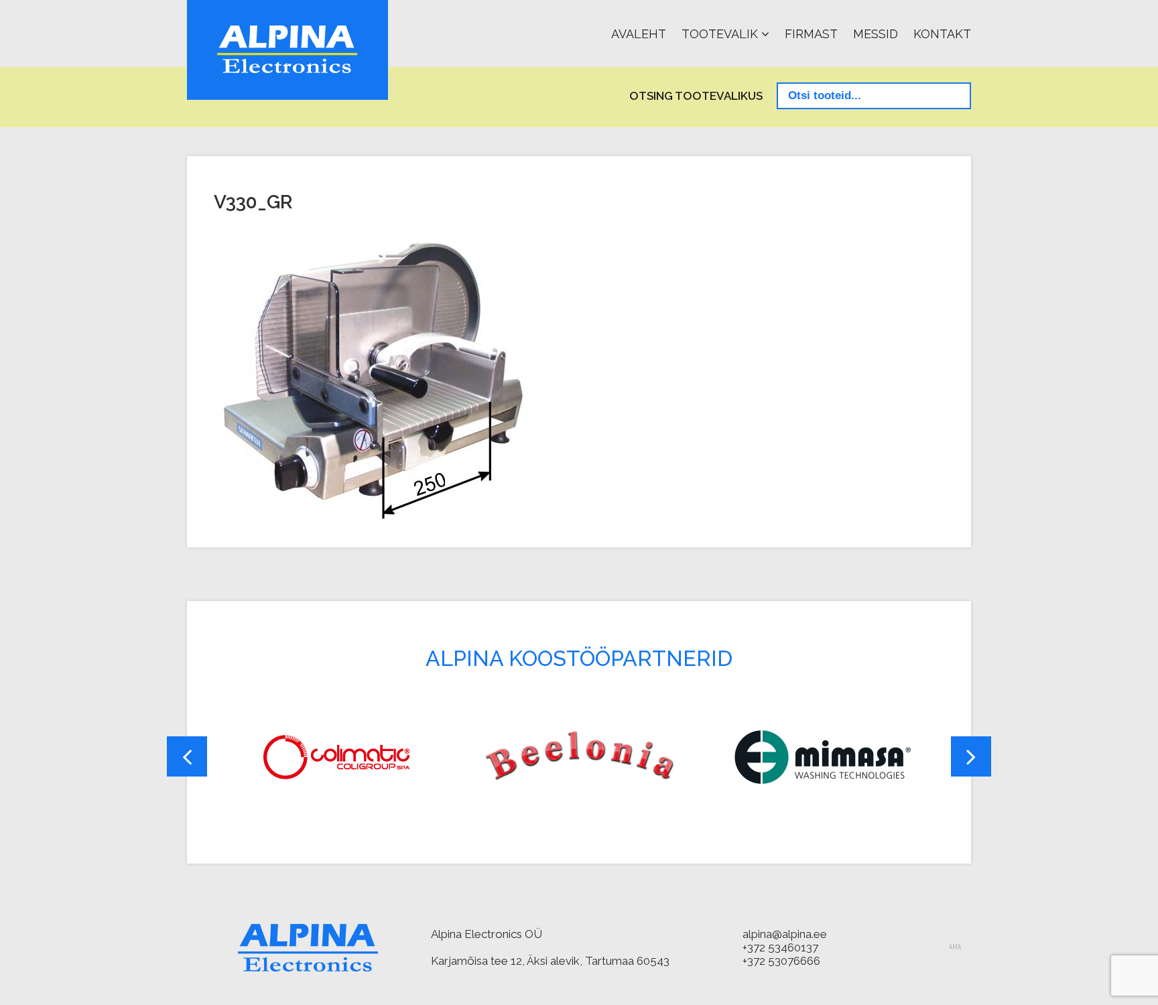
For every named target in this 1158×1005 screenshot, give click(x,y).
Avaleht (638, 34)
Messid (875, 34)
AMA (955, 947)
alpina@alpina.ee (785, 934)
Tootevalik (720, 34)
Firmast (811, 34)
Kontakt (942, 34)
